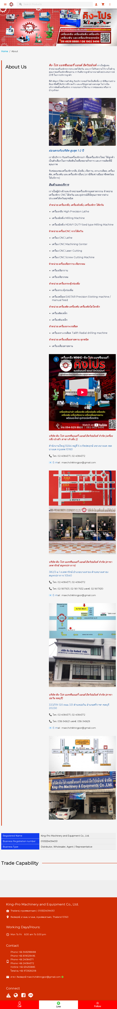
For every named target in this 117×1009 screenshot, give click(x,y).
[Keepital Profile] (8, 995)
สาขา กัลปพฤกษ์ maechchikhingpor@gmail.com (36, 977)
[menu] (5, 4)
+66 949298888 (27, 952)
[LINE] (30, 995)
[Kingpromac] (16, 995)
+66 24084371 (26, 959)
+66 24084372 (26, 963)
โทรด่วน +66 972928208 (23, 970)
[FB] (23, 995)
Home (4, 51)
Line (58, 1006)
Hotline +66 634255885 (23, 967)
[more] (109, 4)
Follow (97, 1006)
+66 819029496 (26, 955)
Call (19, 1006)
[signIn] (96, 4)
